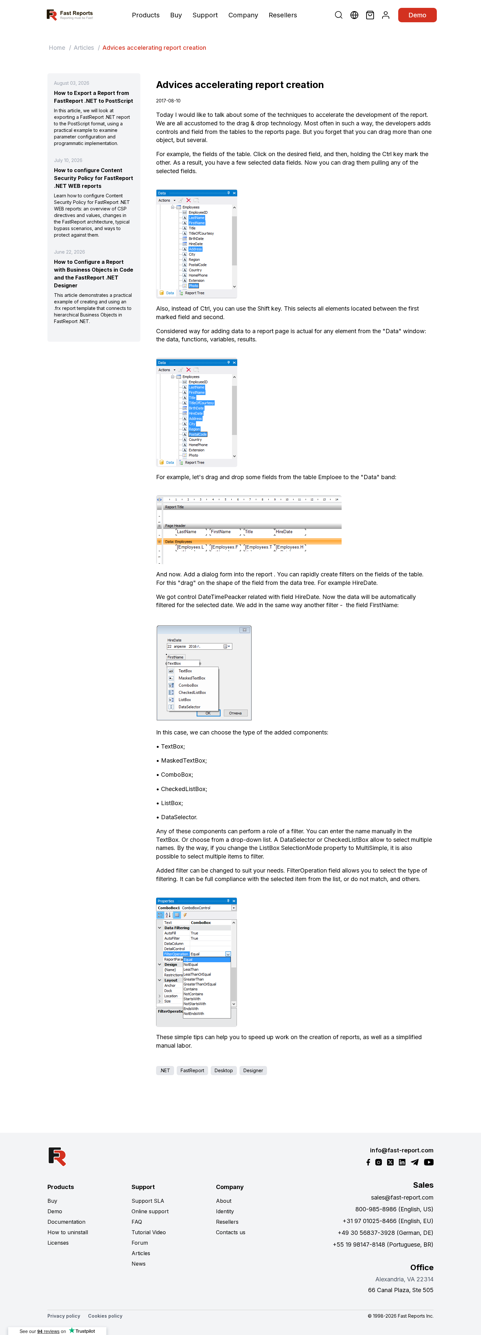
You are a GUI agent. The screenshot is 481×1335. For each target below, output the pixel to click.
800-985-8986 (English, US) (394, 1209)
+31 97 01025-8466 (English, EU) (388, 1221)
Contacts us (230, 1232)
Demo (417, 15)
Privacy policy (63, 1316)
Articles (84, 47)
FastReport (192, 1070)
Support (205, 15)
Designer (253, 1070)
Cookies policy (105, 1316)
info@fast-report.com (402, 1150)
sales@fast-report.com (402, 1197)
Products (146, 15)
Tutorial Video (149, 1232)
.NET (165, 1070)
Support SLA (148, 1201)
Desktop (224, 1070)
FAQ (137, 1221)
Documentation (66, 1221)
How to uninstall (67, 1232)
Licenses (58, 1242)
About (223, 1201)
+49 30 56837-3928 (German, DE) (386, 1232)
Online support (150, 1211)
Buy (176, 15)
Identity (225, 1211)
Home (57, 47)
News (139, 1263)
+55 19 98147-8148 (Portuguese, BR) (383, 1244)
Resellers (283, 15)
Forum (140, 1242)
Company (243, 15)
